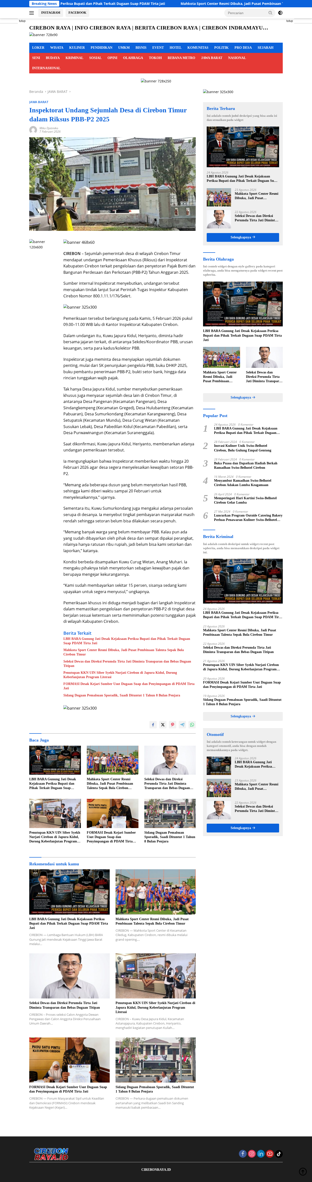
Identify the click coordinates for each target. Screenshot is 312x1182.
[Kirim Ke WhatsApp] (192, 724)
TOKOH (155, 58)
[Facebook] (243, 1154)
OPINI (112, 58)
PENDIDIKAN (101, 47)
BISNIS (141, 47)
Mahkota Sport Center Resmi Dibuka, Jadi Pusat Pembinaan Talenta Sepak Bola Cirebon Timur (204, 3)
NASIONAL (237, 58)
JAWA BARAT (211, 58)
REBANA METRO (181, 58)
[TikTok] (279, 1154)
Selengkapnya (241, 237)
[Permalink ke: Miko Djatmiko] (33, 129)
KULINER (77, 47)
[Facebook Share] (153, 724)
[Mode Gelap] (280, 13)
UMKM (124, 47)
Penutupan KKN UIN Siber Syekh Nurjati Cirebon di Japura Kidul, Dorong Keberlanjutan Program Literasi (120, 675)
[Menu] (32, 13)
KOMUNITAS (197, 47)
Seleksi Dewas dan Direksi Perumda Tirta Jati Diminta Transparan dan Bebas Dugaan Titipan (127, 664)
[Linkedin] (261, 1154)
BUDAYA (53, 58)
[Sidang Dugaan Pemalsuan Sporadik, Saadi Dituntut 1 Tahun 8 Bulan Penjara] (170, 813)
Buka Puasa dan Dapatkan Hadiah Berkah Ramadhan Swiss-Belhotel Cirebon (245, 465)
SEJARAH (265, 47)
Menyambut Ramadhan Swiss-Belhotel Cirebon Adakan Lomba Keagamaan (242, 483)
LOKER (38, 47)
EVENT (158, 47)
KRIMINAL (74, 58)
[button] (270, 13)
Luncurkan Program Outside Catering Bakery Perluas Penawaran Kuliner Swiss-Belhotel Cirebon (248, 518)
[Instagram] (252, 1154)
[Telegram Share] (182, 724)
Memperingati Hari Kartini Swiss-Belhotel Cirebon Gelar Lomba (245, 500)
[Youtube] (270, 1154)
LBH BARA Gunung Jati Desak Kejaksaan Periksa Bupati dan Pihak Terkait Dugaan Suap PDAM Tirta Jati (126, 641)
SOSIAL (95, 58)
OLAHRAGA (133, 58)
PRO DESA (243, 47)
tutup (22, 21)
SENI (36, 58)
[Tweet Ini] (162, 724)
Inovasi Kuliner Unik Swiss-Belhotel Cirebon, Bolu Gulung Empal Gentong (242, 448)
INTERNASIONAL (46, 68)
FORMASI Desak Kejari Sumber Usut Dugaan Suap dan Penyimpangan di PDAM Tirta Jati (129, 686)
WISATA (56, 47)
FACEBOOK (77, 12)
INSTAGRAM (50, 12)
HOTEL (176, 47)
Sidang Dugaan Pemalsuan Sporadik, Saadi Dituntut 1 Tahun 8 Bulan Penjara (121, 695)
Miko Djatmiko (48, 128)
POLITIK (221, 47)
